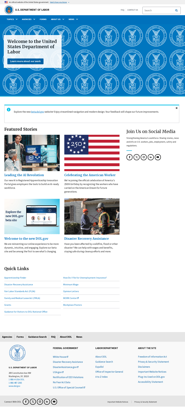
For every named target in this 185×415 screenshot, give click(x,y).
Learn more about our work (25, 61)
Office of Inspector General (109, 371)
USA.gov (57, 372)
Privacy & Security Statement (153, 361)
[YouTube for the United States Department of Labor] (158, 157)
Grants (7, 304)
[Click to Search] (176, 10)
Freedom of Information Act (152, 356)
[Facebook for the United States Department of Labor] (129, 157)
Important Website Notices (152, 371)
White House (59, 356)
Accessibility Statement (150, 381)
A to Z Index (101, 376)
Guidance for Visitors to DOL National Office (25, 311)
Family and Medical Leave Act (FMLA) (22, 298)
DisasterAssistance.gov (64, 367)
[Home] (17, 352)
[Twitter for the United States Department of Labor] (33, 402)
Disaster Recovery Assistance (18, 284)
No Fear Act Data (61, 382)
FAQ (122, 10)
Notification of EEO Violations (68, 377)
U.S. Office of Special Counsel (68, 387)
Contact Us (132, 10)
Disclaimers (144, 366)
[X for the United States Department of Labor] (137, 157)
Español (99, 366)
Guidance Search (37, 336)
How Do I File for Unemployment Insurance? (85, 277)
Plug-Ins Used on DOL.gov (151, 376)
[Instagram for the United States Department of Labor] (144, 157)
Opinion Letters (71, 291)
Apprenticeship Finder (15, 277)
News (79, 336)
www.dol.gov (14, 386)
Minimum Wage (70, 284)
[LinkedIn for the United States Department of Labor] (151, 157)
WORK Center (70, 298)
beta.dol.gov (37, 111)
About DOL (66, 336)
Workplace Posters (72, 304)
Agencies (7, 336)
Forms (20, 336)
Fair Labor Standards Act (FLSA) (19, 291)
